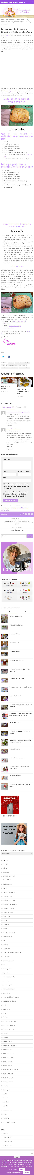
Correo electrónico (24, 471)
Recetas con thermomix (9, 1045)
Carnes (5, 888)
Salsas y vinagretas (8, 1081)
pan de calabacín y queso (19, 321)
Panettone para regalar (5, 387)
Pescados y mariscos (9, 1025)
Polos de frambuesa (15, 775)
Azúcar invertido (14, 642)
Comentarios (8, 407)
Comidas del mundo (8, 908)
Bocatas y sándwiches (9, 876)
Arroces (5, 864)
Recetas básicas (7, 1041)
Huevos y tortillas (8, 969)
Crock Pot (5, 920)
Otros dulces (6, 993)
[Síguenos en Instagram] (20, 514)
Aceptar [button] (22, 1169)
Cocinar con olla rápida (9, 900)
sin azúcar (5, 1086)
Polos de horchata (15, 722)
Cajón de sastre (7, 884)
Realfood (5, 1037)
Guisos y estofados (8, 960)
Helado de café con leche (17, 678)
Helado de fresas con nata (17, 758)
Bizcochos (6, 872)
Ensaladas (6, 928)
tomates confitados (24, 367)
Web (4, 477)
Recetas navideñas (8, 1053)
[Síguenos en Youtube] (32, 514)
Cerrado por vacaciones (9, 892)
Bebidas (5, 868)
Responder (9, 425)
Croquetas (6, 924)
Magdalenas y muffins (9, 977)
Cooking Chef (6, 916)
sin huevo (17, 22)
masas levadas (7, 981)
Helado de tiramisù (15, 696)
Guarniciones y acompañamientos (12, 952)
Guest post (6, 956)
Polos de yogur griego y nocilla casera (21, 687)
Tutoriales (6, 1118)
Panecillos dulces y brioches (11, 997)
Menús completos (8, 985)
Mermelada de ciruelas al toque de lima (23, 391)
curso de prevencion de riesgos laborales (18, 412)
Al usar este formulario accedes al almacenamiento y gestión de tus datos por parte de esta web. (16, 494)
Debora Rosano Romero (13, 428)
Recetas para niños (8, 1057)
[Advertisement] (17, 69)
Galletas (5, 944)
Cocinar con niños (8, 896)
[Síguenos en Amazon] (23, 514)
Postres (5, 1033)
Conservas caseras (8, 912)
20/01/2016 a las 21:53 (13, 431)
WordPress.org (7, 1145)
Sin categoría (6, 1090)
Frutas (4, 940)
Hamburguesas (8, 879)
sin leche (4, 24)
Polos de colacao (14, 634)
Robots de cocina (8, 1073)
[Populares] (9, 611)
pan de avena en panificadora (22, 362)
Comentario (7, 459)
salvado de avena (14, 367)
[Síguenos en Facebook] (26, 514)
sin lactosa (26, 22)
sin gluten (5, 1094)
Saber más (26, 1172)
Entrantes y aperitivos (9, 932)
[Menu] (32, 2)
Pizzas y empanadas (8, 1029)
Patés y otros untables (9, 1021)
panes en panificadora (11, 365)
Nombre (6, 471)
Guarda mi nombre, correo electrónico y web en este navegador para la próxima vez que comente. (16, 486)
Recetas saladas (22, 20)
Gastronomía (6, 948)
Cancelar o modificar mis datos (13, 1172)
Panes (3, 20)
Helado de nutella (15, 749)
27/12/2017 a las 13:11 (13, 414)
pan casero (11, 362)
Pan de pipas (7, 324)
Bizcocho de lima (9, 328)
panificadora (10, 20)
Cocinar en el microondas (10, 904)
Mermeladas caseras (9, 989)
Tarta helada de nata (16, 616)
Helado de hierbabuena (16, 625)
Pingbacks (21, 407)
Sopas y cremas (7, 1110)
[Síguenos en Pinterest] (29, 514)
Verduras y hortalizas (9, 1122)
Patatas (5, 1017)
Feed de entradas (8, 1137)
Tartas (5, 1114)
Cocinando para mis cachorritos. (13, 2)
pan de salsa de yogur (15, 326)
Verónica (6, 35)
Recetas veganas (7, 22)
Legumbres (6, 973)
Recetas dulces (7, 1049)
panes (3, 365)
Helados (5, 965)
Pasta (4, 1013)
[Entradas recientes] (25, 611)
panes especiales (23, 365)
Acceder (5, 1133)
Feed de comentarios (9, 1141)
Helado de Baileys (15, 651)
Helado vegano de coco (16, 660)
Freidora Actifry (7, 936)
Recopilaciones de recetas (10, 1069)
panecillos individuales (9, 1001)
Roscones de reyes (8, 1077)
